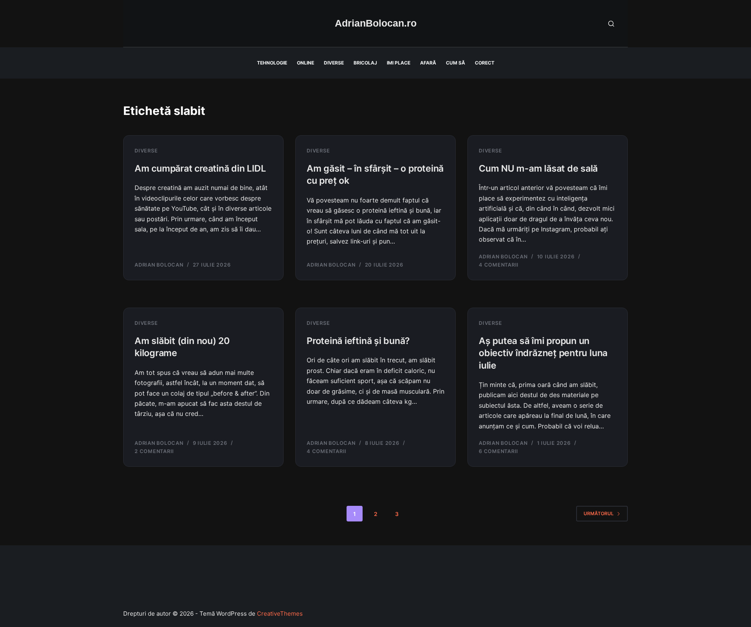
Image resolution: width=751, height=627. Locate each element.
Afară (428, 63)
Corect (484, 63)
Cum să (455, 63)
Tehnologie (272, 63)
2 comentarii (154, 451)
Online (305, 63)
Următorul (599, 513)
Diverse (334, 63)
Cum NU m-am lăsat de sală (538, 168)
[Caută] (611, 24)
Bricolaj (365, 63)
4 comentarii (499, 265)
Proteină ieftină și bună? (358, 340)
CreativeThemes (280, 613)
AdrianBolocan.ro (376, 23)
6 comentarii (498, 451)
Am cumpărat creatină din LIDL (200, 168)
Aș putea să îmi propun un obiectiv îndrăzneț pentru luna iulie (543, 353)
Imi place (398, 63)
